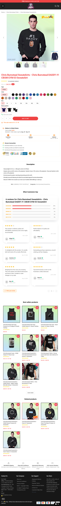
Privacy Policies (20, 483)
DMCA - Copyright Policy (23, 485)
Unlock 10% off (3, 499)
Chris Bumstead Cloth (12, 12)
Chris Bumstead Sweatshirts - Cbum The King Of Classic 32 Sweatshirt (48, 423)
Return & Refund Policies (38, 485)
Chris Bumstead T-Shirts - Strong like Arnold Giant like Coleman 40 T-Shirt (49, 355)
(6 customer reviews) (13, 81)
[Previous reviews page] (48, 291)
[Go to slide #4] (43, 64)
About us (19, 479)
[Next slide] (57, 37)
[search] (56, 6)
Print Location (4, 105)
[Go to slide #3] (34, 64)
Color (2, 92)
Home (3, 12)
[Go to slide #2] (26, 64)
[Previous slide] (3, 37)
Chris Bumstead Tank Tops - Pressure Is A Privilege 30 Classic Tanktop (11, 326)
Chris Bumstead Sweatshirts (28, 12)
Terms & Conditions (21, 481)
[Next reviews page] (56, 291)
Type (2, 87)
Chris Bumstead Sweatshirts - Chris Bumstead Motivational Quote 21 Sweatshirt (29, 355)
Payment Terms (36, 483)
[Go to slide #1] (18, 64)
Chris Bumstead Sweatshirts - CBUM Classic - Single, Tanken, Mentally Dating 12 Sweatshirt (10, 383)
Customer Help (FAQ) (37, 490)
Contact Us (34, 487)
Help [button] (58, 504)
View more (30, 392)
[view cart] (58, 6)
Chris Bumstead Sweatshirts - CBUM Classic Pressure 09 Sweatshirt (10, 423)
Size (2, 100)
